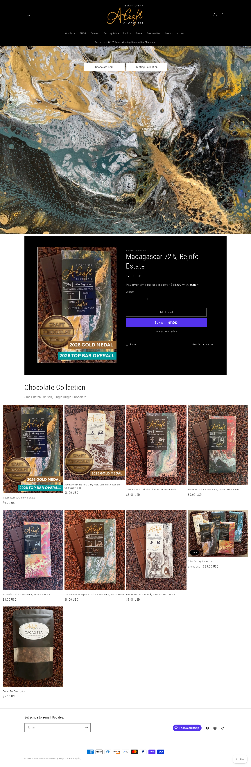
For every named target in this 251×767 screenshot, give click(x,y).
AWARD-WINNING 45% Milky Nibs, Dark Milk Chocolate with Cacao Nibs (92, 486)
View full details (200, 344)
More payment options (166, 331)
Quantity (130, 291)
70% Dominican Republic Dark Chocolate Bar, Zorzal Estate (94, 594)
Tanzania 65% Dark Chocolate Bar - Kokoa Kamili (151, 489)
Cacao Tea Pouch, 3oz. (14, 691)
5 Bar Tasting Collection (200, 561)
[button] (28, 14)
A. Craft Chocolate (40, 758)
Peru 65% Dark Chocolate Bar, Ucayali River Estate (213, 489)
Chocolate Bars (104, 67)
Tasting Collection (147, 67)
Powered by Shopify (57, 758)
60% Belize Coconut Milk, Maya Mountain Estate (150, 594)
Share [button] (133, 344)
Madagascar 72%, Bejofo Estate (19, 497)
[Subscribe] (86, 727)
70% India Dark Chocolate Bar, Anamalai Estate (27, 594)
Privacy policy (75, 758)
